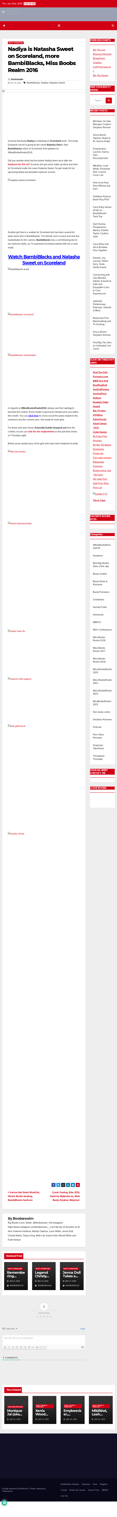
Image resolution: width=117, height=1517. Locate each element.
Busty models (100, 574)
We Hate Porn (100, 479)
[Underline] (13, 1347)
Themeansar (7, 1491)
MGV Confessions (102, 630)
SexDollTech (100, 394)
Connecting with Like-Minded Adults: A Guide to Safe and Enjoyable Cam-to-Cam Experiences (102, 284)
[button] (113, 25)
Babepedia (98, 462)
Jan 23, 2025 (15, 1419)
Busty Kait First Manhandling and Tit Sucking (102, 321)
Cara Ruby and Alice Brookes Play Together (101, 247)
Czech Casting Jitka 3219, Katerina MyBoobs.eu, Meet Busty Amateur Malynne (65, 1196)
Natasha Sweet (57, 83)
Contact (64, 1490)
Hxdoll (96, 406)
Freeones (98, 466)
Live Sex (64, 1496)
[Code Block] (33, 1347)
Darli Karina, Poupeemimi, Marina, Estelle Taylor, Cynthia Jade (100, 230)
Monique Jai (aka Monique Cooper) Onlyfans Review (102, 124)
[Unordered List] (25, 1347)
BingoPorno (99, 58)
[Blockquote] (29, 1347)
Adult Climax (100, 423)
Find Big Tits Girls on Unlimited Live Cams (102, 345)
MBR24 (97, 622)
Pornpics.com (100, 376)
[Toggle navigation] (59, 25)
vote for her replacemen (41, 431)
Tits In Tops (99, 500)
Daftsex (97, 398)
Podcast (97, 727)
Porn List (97, 487)
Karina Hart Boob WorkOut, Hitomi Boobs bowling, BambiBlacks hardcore (24, 1196)
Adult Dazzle (99, 419)
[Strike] (17, 1347)
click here (33, 416)
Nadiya (44, 83)
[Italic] (9, 1347)
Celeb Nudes (100, 432)
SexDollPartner (101, 389)
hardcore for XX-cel (18, 164)
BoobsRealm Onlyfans (70, 1484)
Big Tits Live (99, 50)
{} (41, 1347)
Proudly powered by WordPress (15, 1489)
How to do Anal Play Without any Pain (101, 185)
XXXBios (98, 415)
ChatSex (97, 62)
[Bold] (5, 1347)
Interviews (98, 614)
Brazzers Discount (102, 54)
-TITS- (96, 428)
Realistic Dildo (100, 402)
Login (82, 1328)
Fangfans (103, 1484)
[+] (44, 1347)
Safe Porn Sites (101, 483)
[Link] (37, 1347)
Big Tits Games (100, 75)
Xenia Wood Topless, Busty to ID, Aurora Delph (101, 138)
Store (95, 1484)
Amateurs (98, 555)
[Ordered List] (21, 1347)
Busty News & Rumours (41, 1406)
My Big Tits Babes (102, 445)
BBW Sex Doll (100, 381)
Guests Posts (100, 607)
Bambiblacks (33, 83)
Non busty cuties (101, 712)
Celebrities (98, 599)
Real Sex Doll (100, 372)
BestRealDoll (100, 385)
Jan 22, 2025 (99, 1419)
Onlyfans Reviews (102, 719)
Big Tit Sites (99, 411)
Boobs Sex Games (77, 1490)
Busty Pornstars (16, 43)
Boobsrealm (17, 79)
